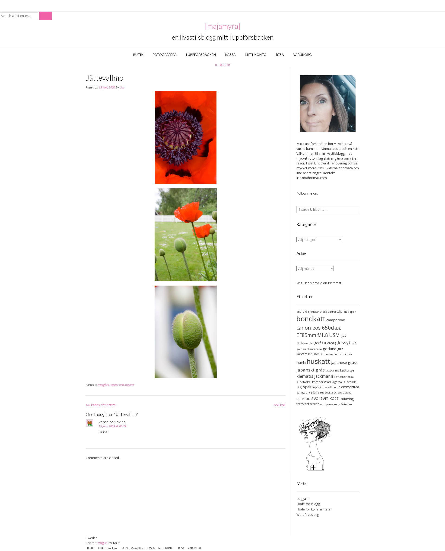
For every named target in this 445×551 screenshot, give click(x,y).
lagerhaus (338, 382)
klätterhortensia (344, 376)
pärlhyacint (303, 392)
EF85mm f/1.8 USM (318, 335)
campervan (335, 320)
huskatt (318, 361)
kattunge (347, 370)
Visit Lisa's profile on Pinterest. (319, 283)
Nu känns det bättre (101, 405)
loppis (316, 387)
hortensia (346, 354)
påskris (315, 392)
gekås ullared (324, 343)
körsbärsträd (321, 382)
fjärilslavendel (304, 343)
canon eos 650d (315, 327)
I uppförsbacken (201, 55)
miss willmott (330, 387)
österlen (346, 404)
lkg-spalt (304, 386)
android (301, 312)
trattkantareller (307, 404)
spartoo (303, 398)
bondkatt (310, 318)
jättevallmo (332, 370)
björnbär (313, 311)
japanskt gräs (310, 370)
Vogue (103, 543)
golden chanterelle (309, 349)
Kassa (230, 55)
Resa (280, 55)
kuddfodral (303, 382)
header (333, 354)
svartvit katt (325, 398)
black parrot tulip (331, 312)
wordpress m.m (330, 404)
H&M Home (320, 354)
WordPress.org (307, 514)
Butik (138, 55)
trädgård (103, 385)
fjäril (343, 336)
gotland (329, 348)
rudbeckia (326, 392)
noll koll (279, 405)
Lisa (122, 87)
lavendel (351, 382)
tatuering (347, 398)
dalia (338, 329)
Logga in (302, 498)
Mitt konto (256, 55)
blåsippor (349, 311)
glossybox (346, 342)
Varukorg (302, 55)
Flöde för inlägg (308, 504)
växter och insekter (122, 385)
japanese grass (344, 362)
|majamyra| (223, 26)
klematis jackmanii (314, 376)
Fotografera (165, 55)
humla (301, 362)
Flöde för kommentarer (314, 509)
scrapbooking (342, 392)
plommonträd (349, 387)
